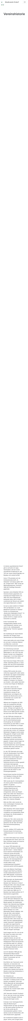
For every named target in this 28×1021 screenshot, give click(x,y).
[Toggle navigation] (25, 2)
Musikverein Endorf (12, 2)
